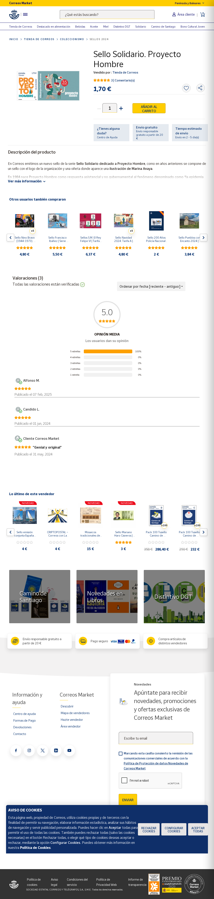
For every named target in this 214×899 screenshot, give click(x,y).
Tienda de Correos (20, 26)
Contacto (19, 734)
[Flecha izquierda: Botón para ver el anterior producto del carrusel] (10, 237)
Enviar (128, 800)
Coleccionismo (72, 39)
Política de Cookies (35, 848)
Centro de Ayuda (107, 137)
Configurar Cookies (174, 829)
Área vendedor (71, 726)
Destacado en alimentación (53, 26)
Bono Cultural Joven (193, 26)
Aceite (94, 26)
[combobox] (107, 14)
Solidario (140, 26)
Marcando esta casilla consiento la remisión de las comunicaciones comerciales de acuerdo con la (158, 760)
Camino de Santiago (163, 26)
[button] (120, 107)
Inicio (13, 39)
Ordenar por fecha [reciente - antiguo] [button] (150, 286)
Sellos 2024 (99, 39)
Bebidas (80, 26)
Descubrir (67, 706)
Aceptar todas (198, 829)
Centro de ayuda (24, 714)
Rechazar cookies (148, 829)
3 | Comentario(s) (123, 80)
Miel (105, 26)
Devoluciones (22, 727)
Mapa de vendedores (75, 713)
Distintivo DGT (121, 26)
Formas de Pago (24, 720)
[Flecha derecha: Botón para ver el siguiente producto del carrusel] (203, 237)
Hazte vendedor (72, 719)
